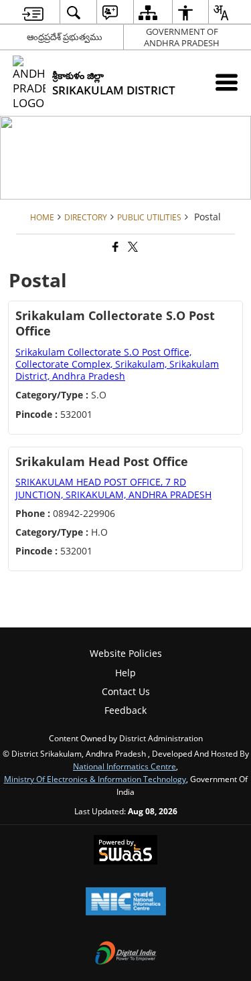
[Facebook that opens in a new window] (114, 247)
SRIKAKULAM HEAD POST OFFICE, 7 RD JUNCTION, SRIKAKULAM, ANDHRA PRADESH (113, 487)
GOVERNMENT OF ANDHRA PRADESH (182, 37)
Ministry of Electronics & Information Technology (95, 778)
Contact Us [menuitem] (126, 691)
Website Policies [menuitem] (126, 653)
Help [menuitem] (125, 672)
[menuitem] (33, 12)
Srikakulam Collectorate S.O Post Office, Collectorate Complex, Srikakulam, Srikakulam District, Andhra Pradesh (117, 364)
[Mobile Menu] (226, 82)
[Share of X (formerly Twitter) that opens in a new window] (131, 247)
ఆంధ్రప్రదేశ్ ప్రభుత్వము (64, 37)
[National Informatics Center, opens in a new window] (126, 902)
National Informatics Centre (124, 766)
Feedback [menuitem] (125, 710)
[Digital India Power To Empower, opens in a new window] (126, 954)
